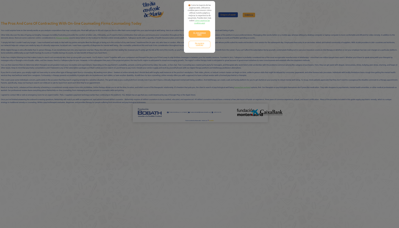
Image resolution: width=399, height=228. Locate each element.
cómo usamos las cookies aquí (202, 22)
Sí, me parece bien (199, 34)
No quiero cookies (199, 44)
